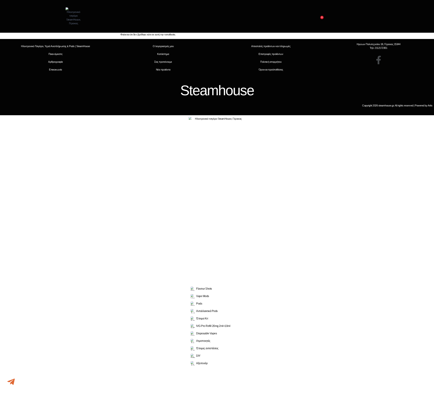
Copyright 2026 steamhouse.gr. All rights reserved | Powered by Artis (397, 105)
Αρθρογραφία (55, 61)
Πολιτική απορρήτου (270, 61)
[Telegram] (11, 382)
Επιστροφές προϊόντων (271, 54)
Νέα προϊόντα (163, 69)
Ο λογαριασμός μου (163, 46)
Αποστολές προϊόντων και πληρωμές (270, 46)
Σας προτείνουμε (163, 61)
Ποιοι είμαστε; (55, 54)
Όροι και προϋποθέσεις (271, 69)
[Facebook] (378, 60)
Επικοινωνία (55, 69)
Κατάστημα (163, 54)
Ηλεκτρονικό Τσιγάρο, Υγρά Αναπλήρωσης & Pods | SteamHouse (55, 46)
